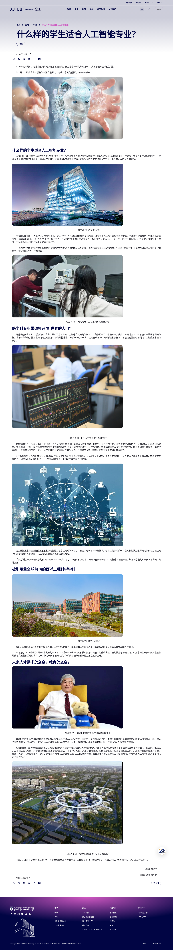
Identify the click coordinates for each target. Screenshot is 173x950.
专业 (56, 913)
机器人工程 (110, 860)
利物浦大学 (142, 917)
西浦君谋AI (128, 3)
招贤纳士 (113, 921)
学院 (91, 9)
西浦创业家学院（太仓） (102, 739)
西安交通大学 (143, 913)
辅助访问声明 (157, 944)
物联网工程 (122, 860)
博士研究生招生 (88, 921)
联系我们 (113, 930)
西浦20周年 (114, 917)
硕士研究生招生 (88, 917)
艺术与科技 (135, 860)
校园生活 (101, 9)
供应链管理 (97, 860)
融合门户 (159, 3)
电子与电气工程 (41, 239)
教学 (69, 9)
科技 (35, 25)
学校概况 (113, 913)
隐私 (144, 944)
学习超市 (138, 3)
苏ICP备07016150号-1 (54, 944)
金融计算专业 (37, 444)
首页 (18, 25)
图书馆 (147, 3)
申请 (159, 9)
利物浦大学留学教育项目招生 (93, 930)
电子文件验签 (59, 925)
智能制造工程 (83, 860)
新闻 (27, 25)
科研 (84, 9)
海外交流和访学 (60, 921)
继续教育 (85, 925)
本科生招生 (86, 913)
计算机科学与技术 (39, 550)
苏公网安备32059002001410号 (71, 944)
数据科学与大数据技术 (64, 860)
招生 (76, 9)
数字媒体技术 (22, 550)
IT (152, 3)
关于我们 (112, 9)
